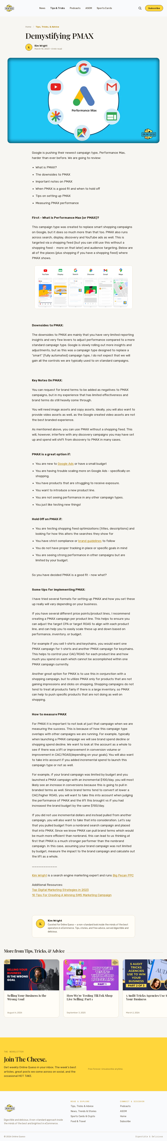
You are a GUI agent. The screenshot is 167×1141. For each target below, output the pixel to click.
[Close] (103, 545)
